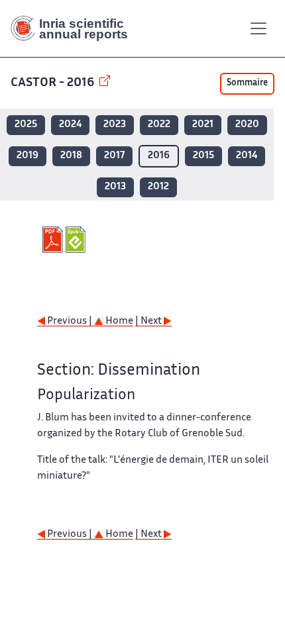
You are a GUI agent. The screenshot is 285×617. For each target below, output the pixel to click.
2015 (203, 156)
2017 (114, 156)
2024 (70, 124)
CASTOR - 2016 (54, 83)
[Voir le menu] (258, 28)
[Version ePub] (77, 239)
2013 (115, 187)
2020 (247, 124)
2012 (158, 187)
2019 (27, 156)
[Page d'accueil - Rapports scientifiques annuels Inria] (74, 28)
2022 (159, 124)
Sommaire (247, 83)
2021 (202, 124)
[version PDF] (54, 239)
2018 (71, 156)
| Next (149, 321)
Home (118, 321)
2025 (26, 124)
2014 (246, 156)
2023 (114, 124)
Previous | (69, 321)
